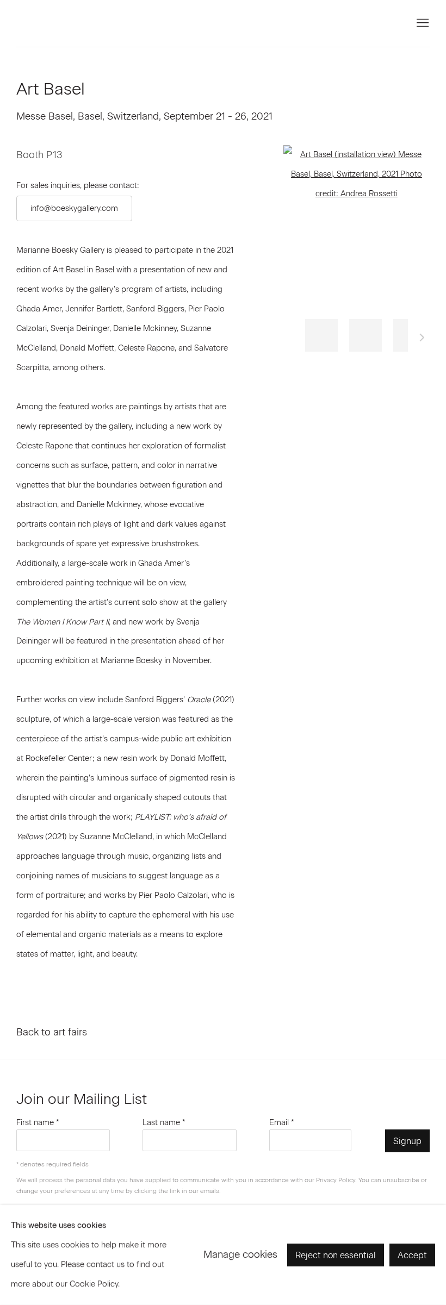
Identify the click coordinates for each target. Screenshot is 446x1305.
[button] (321, 335)
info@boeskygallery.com (74, 208)
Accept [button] (412, 1255)
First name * (37, 1122)
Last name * (164, 1122)
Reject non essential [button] (335, 1255)
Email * (281, 1122)
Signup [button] (407, 1141)
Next (422, 339)
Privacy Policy (335, 1180)
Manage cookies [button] (240, 1254)
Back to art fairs (51, 1032)
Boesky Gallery (108, 23)
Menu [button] (421, 23)
